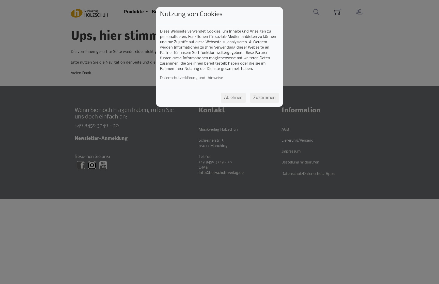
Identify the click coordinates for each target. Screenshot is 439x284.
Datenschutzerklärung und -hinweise (191, 78)
